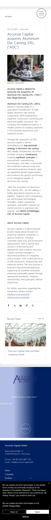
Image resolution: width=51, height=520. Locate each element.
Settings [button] (25, 516)
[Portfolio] (31, 478)
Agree (37, 512)
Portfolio (8, 478)
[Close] (48, 485)
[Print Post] (33, 305)
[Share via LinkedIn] (20, 305)
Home (7, 470)
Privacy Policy (14, 505)
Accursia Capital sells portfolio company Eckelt (23, 352)
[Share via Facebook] (8, 305)
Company (9, 474)
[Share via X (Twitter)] (14, 305)
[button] (25, 429)
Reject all (13, 512)
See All (41, 318)
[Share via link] (27, 305)
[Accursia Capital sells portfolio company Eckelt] (25, 334)
